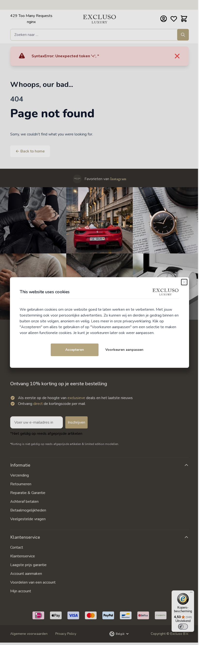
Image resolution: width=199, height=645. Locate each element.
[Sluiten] (184, 282)
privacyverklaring (137, 321)
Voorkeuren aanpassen (124, 349)
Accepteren (74, 349)
